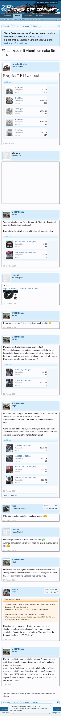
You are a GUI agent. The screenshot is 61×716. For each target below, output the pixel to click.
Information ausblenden (51, 705)
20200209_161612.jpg (22, 370)
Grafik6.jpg (19, 98)
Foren (17, 15)
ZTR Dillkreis (18, 212)
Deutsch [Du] (6, 709)
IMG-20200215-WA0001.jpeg (25, 477)
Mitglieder (39, 15)
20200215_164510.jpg (22, 445)
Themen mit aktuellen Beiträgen (31, 19)
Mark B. (7, 495)
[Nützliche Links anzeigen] (58, 26)
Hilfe (58, 709)
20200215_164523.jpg (22, 456)
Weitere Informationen (16, 43)
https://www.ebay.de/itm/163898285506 (20, 288)
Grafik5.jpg (19, 87)
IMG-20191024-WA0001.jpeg (25, 242)
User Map (28, 15)
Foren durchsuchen (10, 19)
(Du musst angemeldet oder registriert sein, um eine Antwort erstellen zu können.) (29, 695)
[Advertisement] (30, 182)
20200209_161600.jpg (22, 380)
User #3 (15, 275)
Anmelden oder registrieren (47, 2)
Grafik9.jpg (19, 130)
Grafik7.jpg (19, 119)
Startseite (7, 15)
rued (14, 506)
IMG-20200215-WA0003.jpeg (25, 467)
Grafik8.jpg (19, 109)
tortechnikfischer (19, 64)
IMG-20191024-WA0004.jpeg (25, 252)
